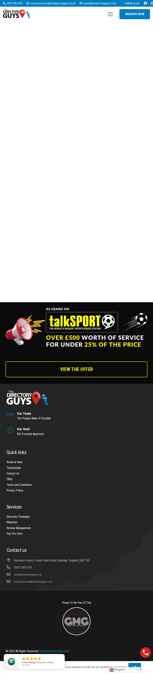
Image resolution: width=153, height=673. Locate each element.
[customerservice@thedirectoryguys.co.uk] (10, 581)
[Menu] (110, 14)
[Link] (17, 14)
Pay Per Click (14, 533)
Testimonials (14, 468)
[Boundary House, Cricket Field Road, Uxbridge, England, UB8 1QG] (10, 560)
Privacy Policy (15, 490)
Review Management (19, 528)
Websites (12, 522)
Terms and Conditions (19, 485)
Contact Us (13, 473)
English (119, 669)
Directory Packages (18, 516)
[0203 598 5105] (10, 567)
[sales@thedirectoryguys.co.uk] (10, 574)
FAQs (10, 479)
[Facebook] (145, 3)
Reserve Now (14, 462)
